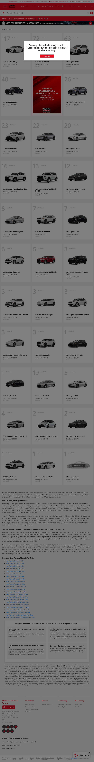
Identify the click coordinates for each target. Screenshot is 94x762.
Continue (47, 56)
